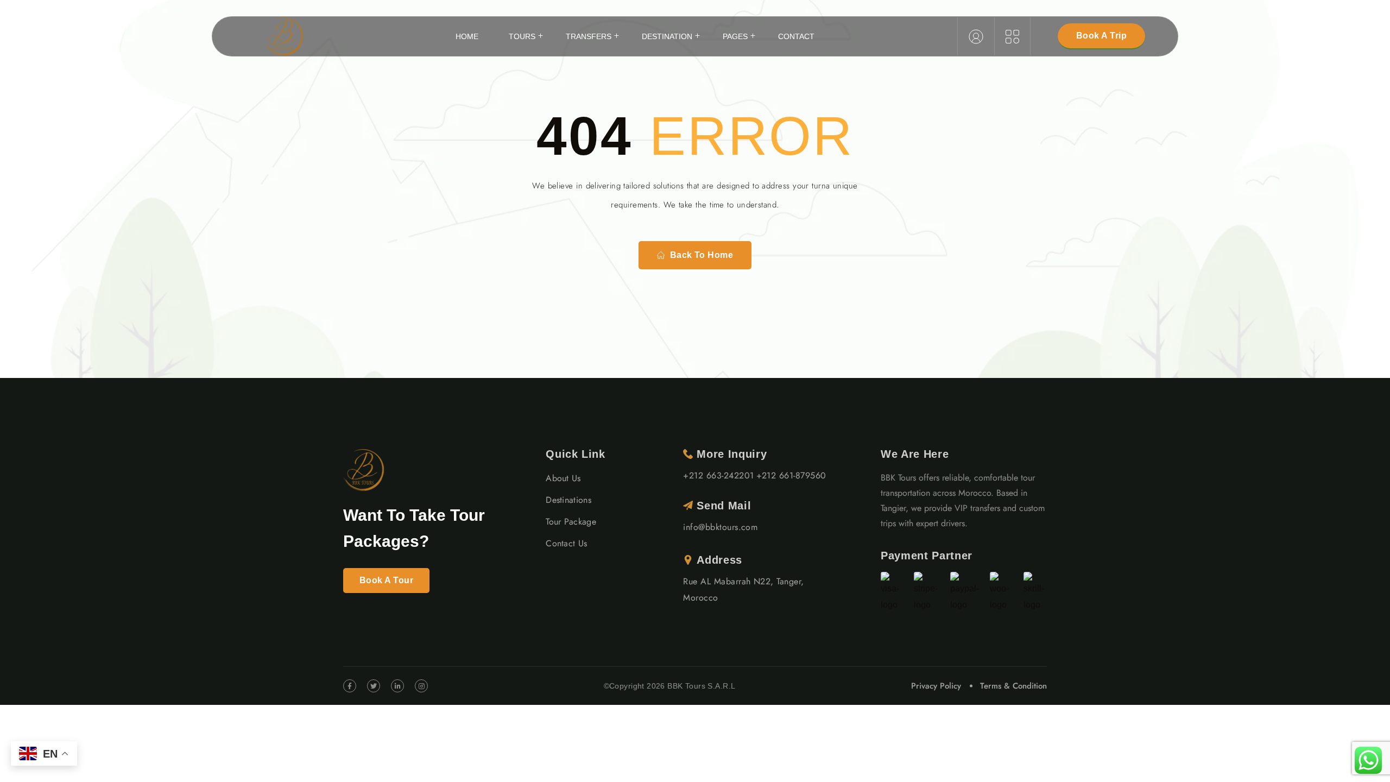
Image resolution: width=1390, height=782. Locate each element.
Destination (667, 36)
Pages (735, 36)
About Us (563, 478)
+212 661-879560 (791, 475)
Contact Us (566, 543)
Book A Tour (386, 580)
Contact (796, 36)
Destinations (568, 500)
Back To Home (702, 255)
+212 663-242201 (718, 475)
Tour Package (571, 521)
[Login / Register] (976, 36)
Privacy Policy (936, 686)
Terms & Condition (1013, 686)
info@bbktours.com (720, 527)
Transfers (588, 36)
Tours (522, 36)
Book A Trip (1101, 35)
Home (467, 36)
